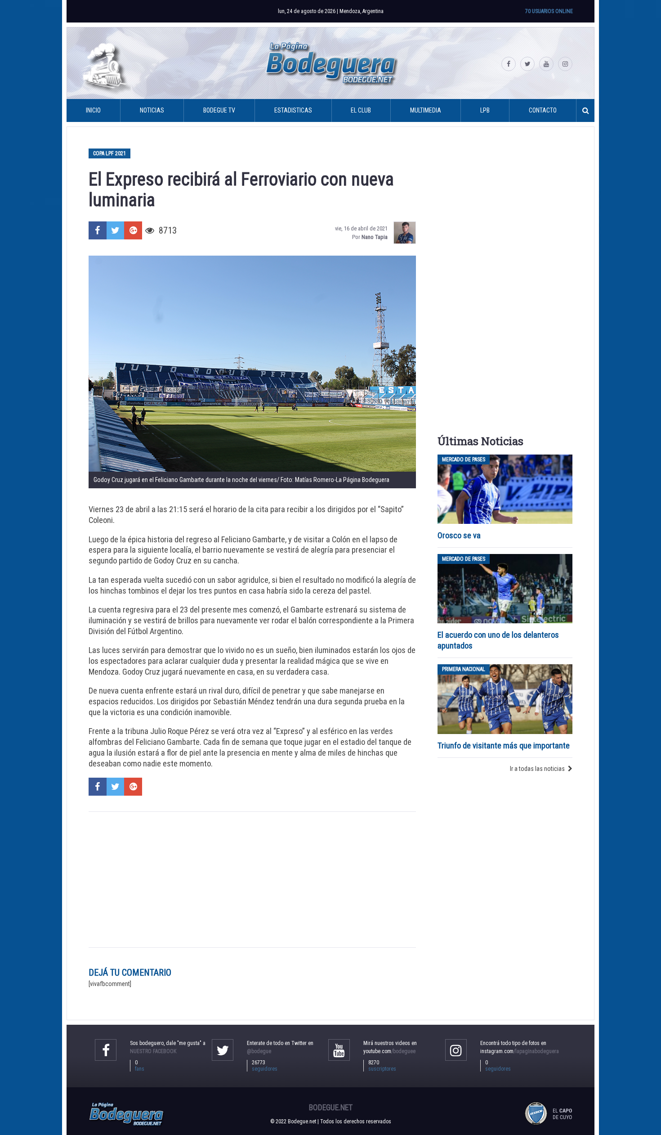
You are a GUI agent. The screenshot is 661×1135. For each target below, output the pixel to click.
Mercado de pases (463, 459)
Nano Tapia (375, 237)
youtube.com (389, 1051)
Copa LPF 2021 (109, 153)
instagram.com (519, 1051)
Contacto (543, 110)
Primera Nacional (463, 669)
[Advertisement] (252, 879)
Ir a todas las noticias (537, 768)
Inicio (93, 110)
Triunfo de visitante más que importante (504, 745)
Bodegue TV (219, 110)
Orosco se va (459, 535)
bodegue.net (331, 1107)
